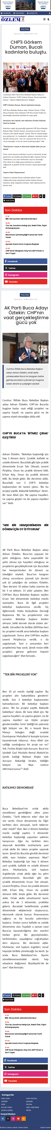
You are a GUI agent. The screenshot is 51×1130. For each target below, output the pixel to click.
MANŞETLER (33, 13)
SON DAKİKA (19, 13)
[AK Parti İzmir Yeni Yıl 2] (25, 5)
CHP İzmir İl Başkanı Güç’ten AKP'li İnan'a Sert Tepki (25, 252)
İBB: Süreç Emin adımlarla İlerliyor (21, 219)
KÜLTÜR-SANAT (6, 1107)
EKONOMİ (29, 1101)
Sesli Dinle (9, 200)
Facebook (12, 261)
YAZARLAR (7, 13)
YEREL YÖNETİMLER (32, 1107)
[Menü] (44, 19)
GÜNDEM (4, 1101)
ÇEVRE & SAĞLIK (7, 1110)
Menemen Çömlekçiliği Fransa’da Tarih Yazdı (24, 236)
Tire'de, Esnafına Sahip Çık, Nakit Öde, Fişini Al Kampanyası (26, 226)
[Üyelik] (49, 13)
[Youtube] (18, 1118)
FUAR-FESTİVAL (31, 1098)
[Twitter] (8, 1118)
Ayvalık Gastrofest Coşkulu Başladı (22, 244)
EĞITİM (28, 1110)
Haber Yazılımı (45, 1127)
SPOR (3, 1104)
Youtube (12, 282)
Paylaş (8, 196)
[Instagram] (13, 1118)
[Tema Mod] (48, 19)
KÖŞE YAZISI (5, 1098)
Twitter (12, 268)
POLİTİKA (25, 29)
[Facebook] (3, 1118)
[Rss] (23, 1118)
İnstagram (13, 275)
